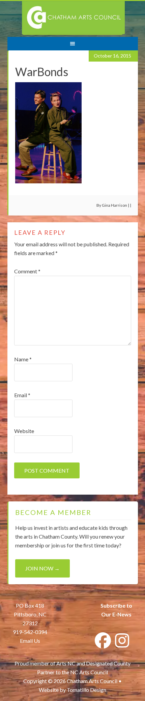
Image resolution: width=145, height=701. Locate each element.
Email (22, 395)
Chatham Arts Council (73, 18)
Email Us (30, 640)
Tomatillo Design (86, 689)
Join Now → (42, 568)
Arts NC (66, 663)
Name (23, 359)
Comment (27, 271)
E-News (121, 614)
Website (24, 431)
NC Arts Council (89, 672)
